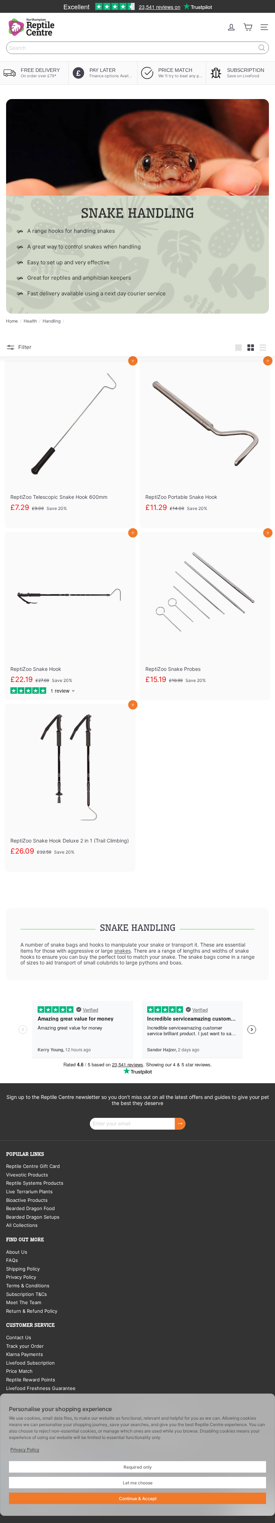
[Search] (262, 47)
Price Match (19, 1371)
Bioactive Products (27, 1200)
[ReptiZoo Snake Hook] (70, 616)
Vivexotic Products (27, 1175)
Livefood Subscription (30, 1363)
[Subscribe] (180, 1124)
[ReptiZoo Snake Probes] (205, 616)
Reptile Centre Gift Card (33, 1166)
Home (12, 321)
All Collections (22, 1225)
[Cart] (248, 27)
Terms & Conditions (27, 1285)
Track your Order (25, 1346)
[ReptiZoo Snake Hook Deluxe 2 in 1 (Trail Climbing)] (70, 788)
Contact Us (18, 1337)
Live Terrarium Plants (29, 1191)
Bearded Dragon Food (30, 1208)
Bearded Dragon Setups (32, 1217)
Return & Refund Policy (31, 1311)
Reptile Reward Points (30, 1379)
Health (30, 321)
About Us (16, 1252)
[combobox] (137, 47)
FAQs (12, 1260)
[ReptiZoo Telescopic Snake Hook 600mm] (70, 444)
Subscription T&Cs (26, 1294)
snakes (122, 951)
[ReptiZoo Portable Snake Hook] (205, 444)
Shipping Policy (23, 1269)
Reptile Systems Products (34, 1183)
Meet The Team (23, 1302)
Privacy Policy (21, 1277)
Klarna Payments (24, 1354)
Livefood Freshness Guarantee (41, 1388)
